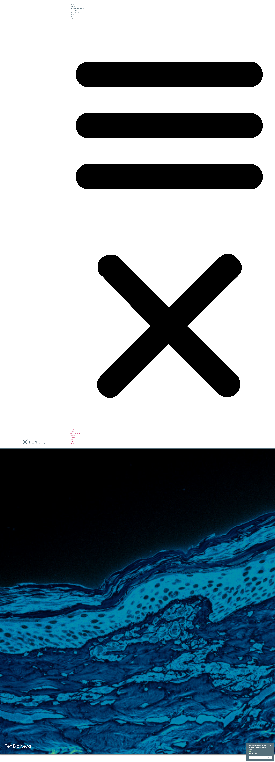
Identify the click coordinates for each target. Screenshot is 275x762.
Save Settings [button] (266, 757)
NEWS (73, 16)
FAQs (72, 14)
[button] (169, 224)
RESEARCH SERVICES (77, 8)
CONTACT (74, 18)
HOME (73, 4)
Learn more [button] (251, 749)
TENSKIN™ (74, 10)
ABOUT (73, 6)
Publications (75, 12)
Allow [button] (254, 757)
